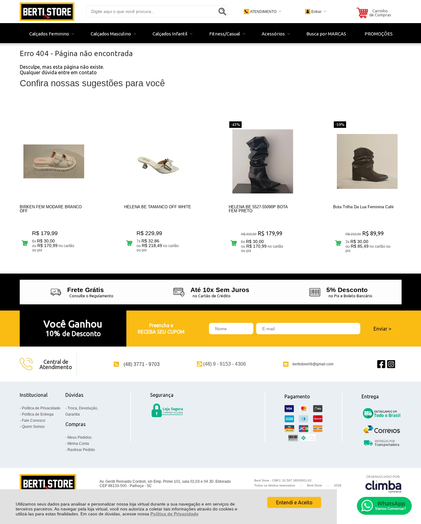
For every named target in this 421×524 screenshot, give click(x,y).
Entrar (316, 12)
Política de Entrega (38, 414)
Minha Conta (78, 443)
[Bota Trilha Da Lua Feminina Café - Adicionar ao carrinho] (338, 243)
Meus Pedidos (79, 437)
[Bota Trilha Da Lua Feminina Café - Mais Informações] (367, 161)
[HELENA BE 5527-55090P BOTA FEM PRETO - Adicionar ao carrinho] (234, 243)
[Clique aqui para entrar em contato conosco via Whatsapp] (384, 506)
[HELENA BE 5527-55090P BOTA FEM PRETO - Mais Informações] (262, 161)
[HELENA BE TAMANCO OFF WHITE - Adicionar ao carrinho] (129, 243)
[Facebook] (381, 364)
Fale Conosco (33, 420)
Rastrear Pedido (81, 450)
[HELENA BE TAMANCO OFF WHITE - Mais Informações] (158, 161)
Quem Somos (33, 426)
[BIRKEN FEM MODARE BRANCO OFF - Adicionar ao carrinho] (25, 243)
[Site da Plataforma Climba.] (383, 484)
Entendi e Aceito (294, 502)
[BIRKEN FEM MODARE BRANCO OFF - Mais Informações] (54, 161)
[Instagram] (391, 364)
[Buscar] (222, 11)
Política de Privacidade (174, 513)
